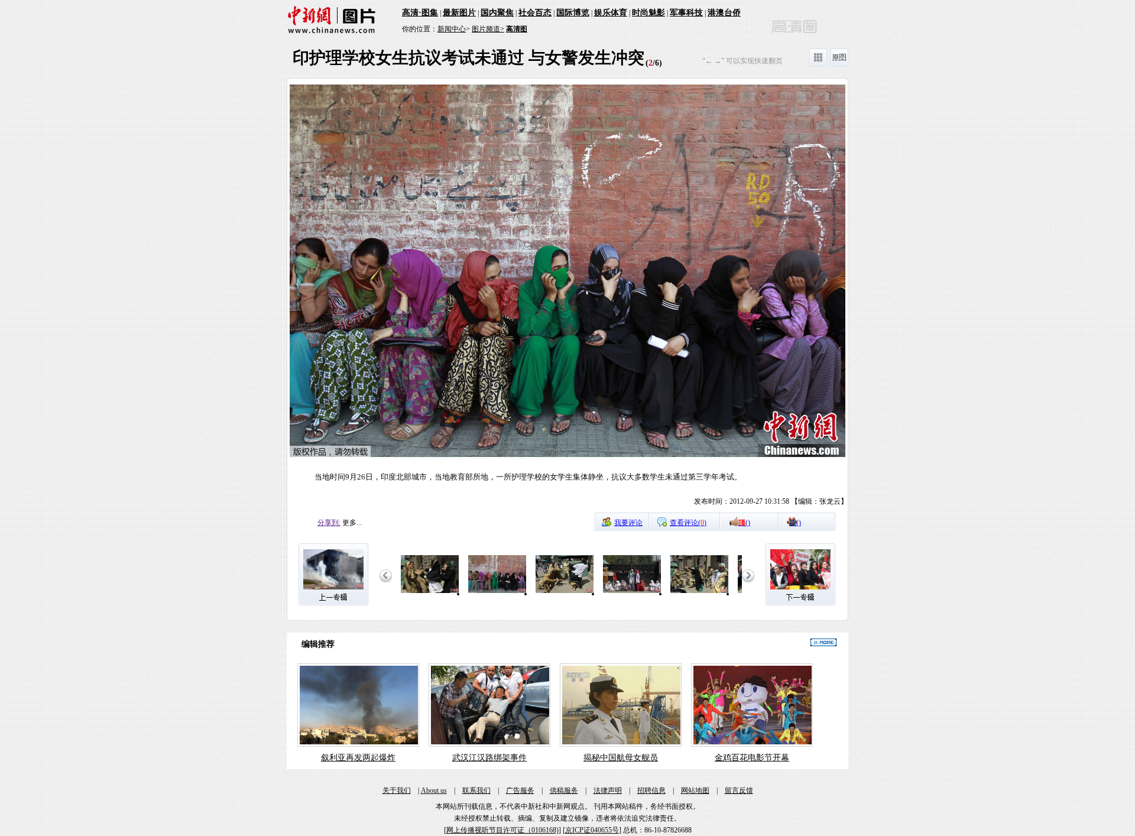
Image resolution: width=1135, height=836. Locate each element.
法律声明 (608, 790)
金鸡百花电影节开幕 (752, 757)
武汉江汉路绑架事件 (489, 757)
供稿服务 (564, 790)
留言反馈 (739, 790)
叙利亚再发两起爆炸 (358, 757)
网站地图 (695, 790)
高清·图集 (420, 12)
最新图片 (459, 12)
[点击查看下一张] (708, 298)
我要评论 (628, 523)
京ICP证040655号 (592, 830)
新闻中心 (451, 29)
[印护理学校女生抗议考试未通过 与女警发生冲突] (430, 593)
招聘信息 (651, 790)
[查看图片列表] (818, 64)
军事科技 (686, 12)
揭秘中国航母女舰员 (620, 757)
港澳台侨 (724, 12)
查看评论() (688, 523)
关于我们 (396, 790)
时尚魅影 (648, 12)
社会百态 (535, 12)
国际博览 (572, 12)
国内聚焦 (497, 12)
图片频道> (488, 29)
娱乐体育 (610, 12)
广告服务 (520, 790)
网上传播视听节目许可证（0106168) (502, 830)
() (744, 523)
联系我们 (476, 790)
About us (434, 790)
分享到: (328, 523)
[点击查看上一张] (427, 298)
